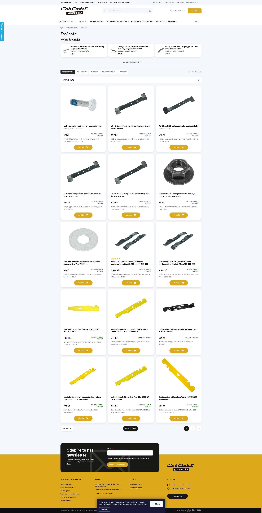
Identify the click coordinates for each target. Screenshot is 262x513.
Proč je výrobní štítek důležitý (104, 493)
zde (145, 504)
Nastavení (104, 509)
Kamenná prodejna (136, 488)
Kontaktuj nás (177, 496)
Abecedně (123, 72)
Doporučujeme (67, 72)
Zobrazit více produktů (131, 62)
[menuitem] (67, 22)
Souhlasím (156, 504)
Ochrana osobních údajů (68, 497)
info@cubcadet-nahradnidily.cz (181, 485)
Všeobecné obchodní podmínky (120, 2)
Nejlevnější (82, 72)
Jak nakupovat (102, 2)
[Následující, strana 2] (192, 428)
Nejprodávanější (108, 72)
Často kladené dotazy (87, 2)
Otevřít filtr (68, 80)
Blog (76, 2)
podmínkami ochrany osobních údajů (137, 458)
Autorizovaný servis (136, 484)
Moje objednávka (65, 500)
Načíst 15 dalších (130, 428)
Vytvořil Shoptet (181, 510)
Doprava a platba (65, 2)
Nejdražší (94, 72)
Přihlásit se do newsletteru (117, 465)
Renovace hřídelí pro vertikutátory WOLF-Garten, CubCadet (108, 485)
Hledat (150, 11)
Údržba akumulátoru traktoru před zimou (108, 490)
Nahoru (68, 428)
